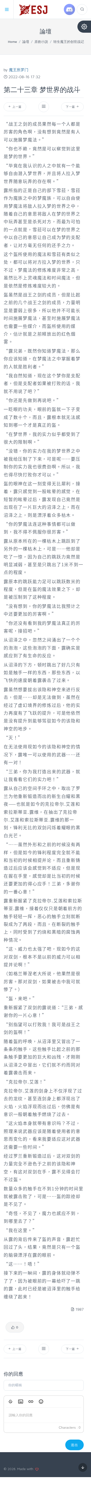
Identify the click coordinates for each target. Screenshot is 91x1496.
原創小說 (41, 41)
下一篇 (71, 107)
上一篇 (16, 107)
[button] (10, 1401)
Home (12, 41)
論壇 (25, 41)
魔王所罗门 (18, 70)
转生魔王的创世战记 (68, 41)
